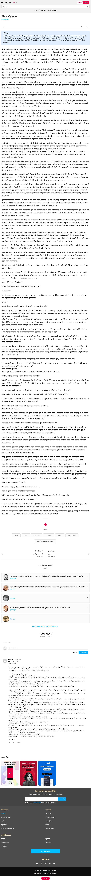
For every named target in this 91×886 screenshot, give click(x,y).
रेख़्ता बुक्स (4, 846)
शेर (39, 10)
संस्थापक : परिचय (50, 817)
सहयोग (3, 813)
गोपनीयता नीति (37, 802)
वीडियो (49, 10)
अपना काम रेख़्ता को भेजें (7, 828)
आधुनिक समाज (72, 535)
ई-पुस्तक (54, 10)
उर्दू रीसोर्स (3, 824)
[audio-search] (87, 6)
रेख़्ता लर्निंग (48, 842)
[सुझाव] (3, 26)
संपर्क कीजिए (49, 821)
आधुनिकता (48, 535)
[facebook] (37, 863)
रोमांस (16, 535)
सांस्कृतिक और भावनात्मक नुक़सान (45, 541)
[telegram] (54, 863)
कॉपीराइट (54, 870)
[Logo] (7, 3)
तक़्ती (2, 821)
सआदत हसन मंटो (5, 19)
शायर (36, 10)
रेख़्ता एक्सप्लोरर (50, 828)
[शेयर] (87, 26)
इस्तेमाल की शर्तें (46, 870)
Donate (79, 2)
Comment (83, 652)
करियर (47, 824)
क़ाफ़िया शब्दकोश (5, 817)
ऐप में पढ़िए (45, 878)
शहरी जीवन (36, 535)
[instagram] (49, 863)
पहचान (59, 535)
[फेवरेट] (82, 26)
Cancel (74, 652)
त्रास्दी (26, 535)
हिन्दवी (3, 839)
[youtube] (45, 863)
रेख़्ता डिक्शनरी (5, 842)
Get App (86, 2)
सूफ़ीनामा (48, 839)
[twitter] (41, 863)
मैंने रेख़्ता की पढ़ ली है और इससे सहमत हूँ (41, 802)
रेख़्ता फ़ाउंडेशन (49, 813)
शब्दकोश (43, 10)
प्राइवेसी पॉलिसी (38, 870)
